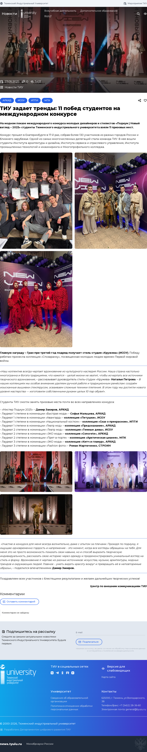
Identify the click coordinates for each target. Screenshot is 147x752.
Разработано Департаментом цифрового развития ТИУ (37, 729)
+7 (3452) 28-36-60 (130, 705)
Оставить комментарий (21, 601)
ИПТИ (34, 100)
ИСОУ (21, 100)
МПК (47, 100)
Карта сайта (108, 677)
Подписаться (90, 642)
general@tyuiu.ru (136, 709)
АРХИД (7, 100)
